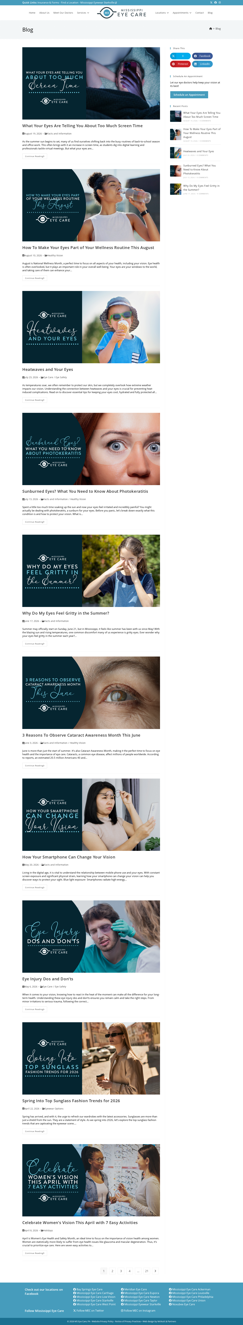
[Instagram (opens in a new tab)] (219, 2)
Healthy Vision (55, 255)
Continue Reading (36, 157)
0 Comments (205, 121)
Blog (218, 28)
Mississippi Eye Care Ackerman (191, 1289)
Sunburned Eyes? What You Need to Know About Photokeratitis (85, 491)
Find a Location (69, 2)
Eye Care (48, 377)
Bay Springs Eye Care (89, 1289)
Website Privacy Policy (103, 1321)
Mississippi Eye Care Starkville (95, 1300)
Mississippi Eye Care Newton (142, 1297)
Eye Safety (61, 377)
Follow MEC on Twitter (90, 1310)
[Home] (210, 28)
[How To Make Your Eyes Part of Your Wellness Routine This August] (175, 134)
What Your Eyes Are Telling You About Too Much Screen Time (82, 125)
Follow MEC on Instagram (139, 1310)
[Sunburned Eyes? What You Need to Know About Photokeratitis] (175, 171)
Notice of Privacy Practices (128, 1321)
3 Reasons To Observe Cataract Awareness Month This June (81, 735)
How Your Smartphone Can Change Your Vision (68, 857)
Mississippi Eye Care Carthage (95, 1293)
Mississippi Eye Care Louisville (190, 1293)
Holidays (48, 1230)
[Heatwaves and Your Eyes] (175, 152)
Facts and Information (59, 133)
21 (146, 1271)
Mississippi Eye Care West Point (96, 1304)
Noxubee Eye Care (183, 1304)
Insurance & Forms (48, 2)
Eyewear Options (54, 1108)
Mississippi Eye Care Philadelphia (192, 1297)
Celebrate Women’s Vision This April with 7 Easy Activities (80, 1222)
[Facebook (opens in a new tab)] (215, 2)
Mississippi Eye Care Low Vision (96, 1297)
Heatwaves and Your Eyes (47, 369)
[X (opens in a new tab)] (211, 2)
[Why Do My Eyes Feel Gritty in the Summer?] (175, 189)
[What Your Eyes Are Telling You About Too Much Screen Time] (175, 116)
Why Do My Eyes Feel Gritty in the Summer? (65, 613)
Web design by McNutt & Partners (159, 1321)
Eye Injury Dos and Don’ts (47, 978)
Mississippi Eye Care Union (188, 1300)
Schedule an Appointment (189, 94)
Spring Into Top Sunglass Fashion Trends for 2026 (71, 1100)
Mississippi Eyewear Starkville (97, 2)
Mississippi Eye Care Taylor (140, 1300)
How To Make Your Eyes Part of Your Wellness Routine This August (88, 247)
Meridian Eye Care (135, 1289)
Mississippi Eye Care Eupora (141, 1293)
